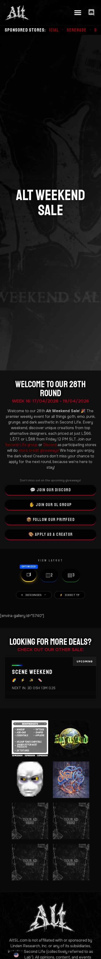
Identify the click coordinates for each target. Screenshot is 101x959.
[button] (77, 12)
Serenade (55, 30)
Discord (50, 444)
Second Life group (21, 444)
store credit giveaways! (39, 450)
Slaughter (84, 30)
